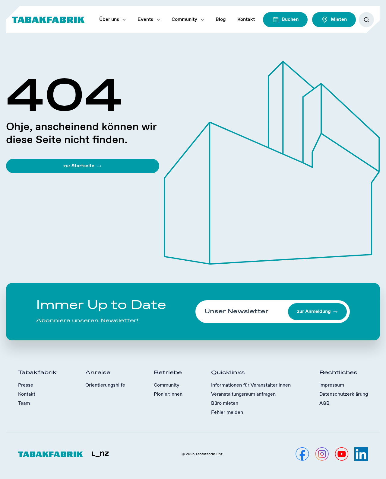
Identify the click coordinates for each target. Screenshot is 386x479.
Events (145, 19)
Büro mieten (224, 403)
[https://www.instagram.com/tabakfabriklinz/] (322, 454)
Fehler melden (227, 412)
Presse (25, 385)
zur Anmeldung (314, 311)
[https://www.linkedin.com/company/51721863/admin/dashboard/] (361, 454)
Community (184, 19)
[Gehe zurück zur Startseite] (48, 20)
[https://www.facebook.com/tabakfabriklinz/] (302, 454)
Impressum (331, 385)
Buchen (290, 19)
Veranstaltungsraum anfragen (243, 394)
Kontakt (246, 19)
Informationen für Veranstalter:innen (251, 385)
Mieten (339, 19)
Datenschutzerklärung (343, 394)
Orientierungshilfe (105, 385)
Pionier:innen (168, 394)
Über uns (109, 19)
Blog (221, 19)
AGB (324, 403)
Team (24, 403)
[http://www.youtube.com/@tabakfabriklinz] (341, 454)
